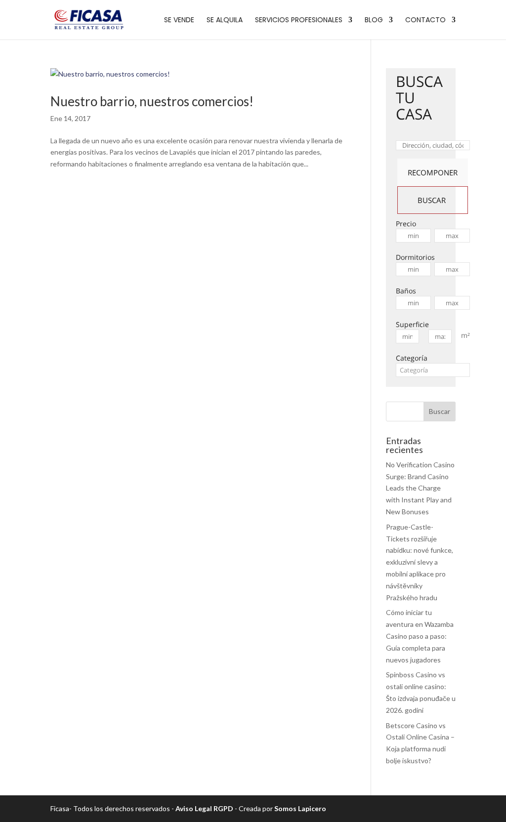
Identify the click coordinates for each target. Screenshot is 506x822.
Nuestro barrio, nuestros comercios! (151, 101)
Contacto (425, 20)
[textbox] (432, 370)
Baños (406, 290)
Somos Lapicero (300, 808)
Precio (406, 223)
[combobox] (433, 370)
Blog (374, 20)
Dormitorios (415, 257)
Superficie (412, 324)
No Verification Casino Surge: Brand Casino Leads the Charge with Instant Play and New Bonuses (420, 488)
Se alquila (225, 20)
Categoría (411, 358)
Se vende (179, 20)
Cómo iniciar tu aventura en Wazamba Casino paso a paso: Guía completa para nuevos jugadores (420, 635)
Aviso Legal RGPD (204, 808)
